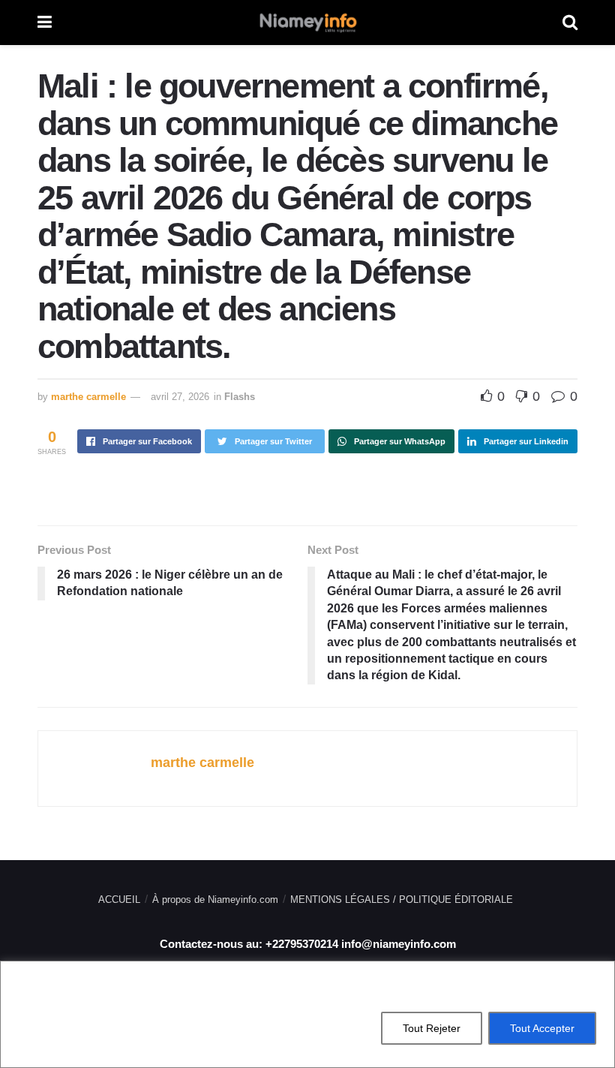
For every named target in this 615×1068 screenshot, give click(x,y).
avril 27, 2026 (180, 396)
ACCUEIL (119, 899)
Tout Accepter (542, 1028)
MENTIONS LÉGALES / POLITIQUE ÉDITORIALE (401, 899)
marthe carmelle (88, 396)
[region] (307, 1014)
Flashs (239, 396)
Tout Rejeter (431, 1028)
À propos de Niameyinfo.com (215, 899)
